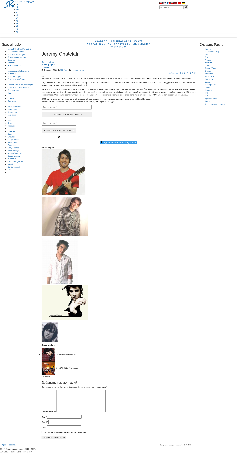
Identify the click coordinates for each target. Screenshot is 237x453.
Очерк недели (14, 139)
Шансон (208, 54)
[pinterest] (17, 28)
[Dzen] (17, 12)
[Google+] (185, 72)
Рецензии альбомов (16, 79)
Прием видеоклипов (17, 57)
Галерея (11, 131)
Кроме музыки (14, 155)
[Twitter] (17, 4)
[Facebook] (180, 72)
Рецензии (12, 145)
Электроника (211, 84)
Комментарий (49, 411)
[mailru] (17, 20)
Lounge (208, 90)
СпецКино (12, 136)
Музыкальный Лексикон (18, 70)
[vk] (17, 9)
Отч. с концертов (15, 161)
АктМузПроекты (15, 153)
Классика (209, 73)
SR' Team (64, 70)
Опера (208, 70)
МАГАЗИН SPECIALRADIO (19, 48)
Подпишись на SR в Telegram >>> (119, 142)
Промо (11, 92)
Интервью (12, 73)
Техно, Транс (211, 68)
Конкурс (11, 59)
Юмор (10, 123)
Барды (208, 81)
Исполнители (13, 90)
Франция (209, 59)
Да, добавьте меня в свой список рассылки (64, 432)
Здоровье (12, 134)
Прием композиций (16, 54)
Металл (208, 62)
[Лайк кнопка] (43, 76)
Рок (206, 57)
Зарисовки (12, 142)
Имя (44, 416)
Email (45, 422)
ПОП (207, 92)
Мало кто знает (14, 106)
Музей (10, 164)
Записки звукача (15, 150)
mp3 (9, 120)
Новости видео (14, 76)
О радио (11, 98)
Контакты (12, 101)
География (12, 109)
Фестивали (12, 112)
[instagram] (17, 26)
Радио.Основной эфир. (212, 50)
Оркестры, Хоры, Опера (18, 87)
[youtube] (17, 23)
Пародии (11, 125)
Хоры (207, 101)
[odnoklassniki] (17, 15)
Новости (11, 62)
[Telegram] (17, 6)
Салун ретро (13, 147)
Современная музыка (215, 103)
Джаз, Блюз (210, 76)
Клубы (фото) (14, 166)
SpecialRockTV (14, 65)
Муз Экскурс (13, 114)
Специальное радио (24, 1)
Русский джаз (211, 98)
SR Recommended (16, 51)
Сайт (44, 427)
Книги (207, 87)
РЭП (207, 95)
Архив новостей (9, 444)
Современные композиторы (20, 84)
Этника (208, 65)
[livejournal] (17, 17)
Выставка (12, 158)
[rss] (17, 31)
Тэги (10, 169)
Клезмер (209, 79)
